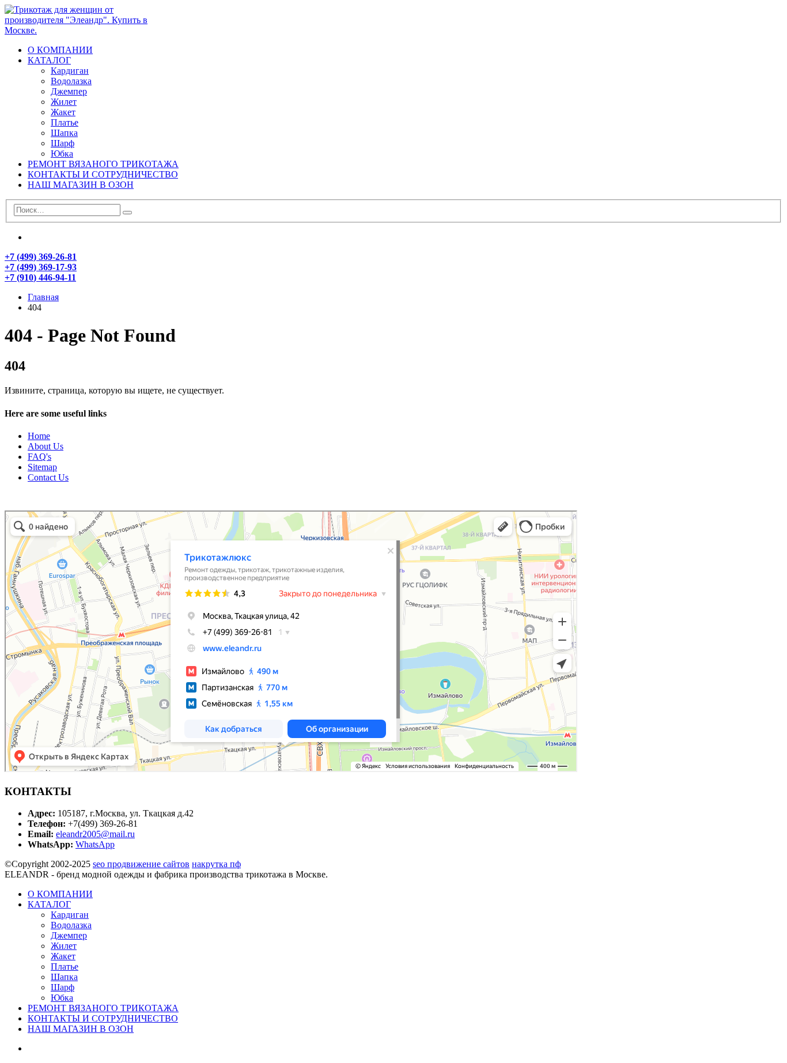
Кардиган (70, 70)
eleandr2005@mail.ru (95, 834)
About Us (45, 446)
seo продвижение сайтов (141, 864)
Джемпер (69, 91)
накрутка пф (216, 864)
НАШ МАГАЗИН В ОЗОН (81, 185)
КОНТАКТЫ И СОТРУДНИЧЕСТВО (103, 174)
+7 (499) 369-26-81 (41, 257)
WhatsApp (95, 844)
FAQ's (39, 456)
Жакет (63, 112)
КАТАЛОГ (49, 60)
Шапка (64, 133)
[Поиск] (127, 212)
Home (39, 436)
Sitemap (42, 467)
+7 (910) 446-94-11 (40, 277)
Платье (64, 122)
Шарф (62, 143)
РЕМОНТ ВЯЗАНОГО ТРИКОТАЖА (103, 164)
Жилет (64, 102)
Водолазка (71, 81)
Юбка (62, 153)
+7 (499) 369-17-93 (41, 267)
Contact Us (48, 477)
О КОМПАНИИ (60, 50)
